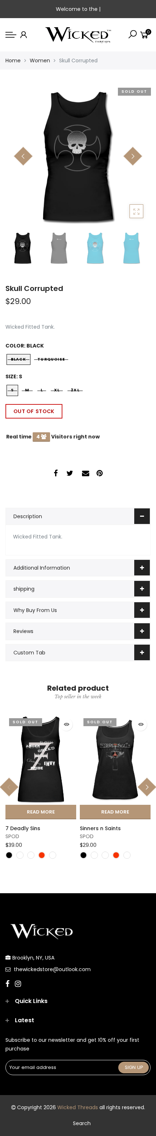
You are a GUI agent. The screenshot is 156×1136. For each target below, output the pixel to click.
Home (13, 60)
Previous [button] (23, 156)
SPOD (12, 836)
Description (27, 516)
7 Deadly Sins (22, 828)
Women (40, 60)
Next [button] (133, 156)
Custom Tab (29, 652)
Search (82, 1123)
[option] (78, 156)
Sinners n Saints (100, 828)
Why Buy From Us (35, 610)
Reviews (23, 631)
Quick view (66, 724)
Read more (41, 811)
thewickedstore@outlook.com (52, 969)
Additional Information (41, 567)
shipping (23, 588)
